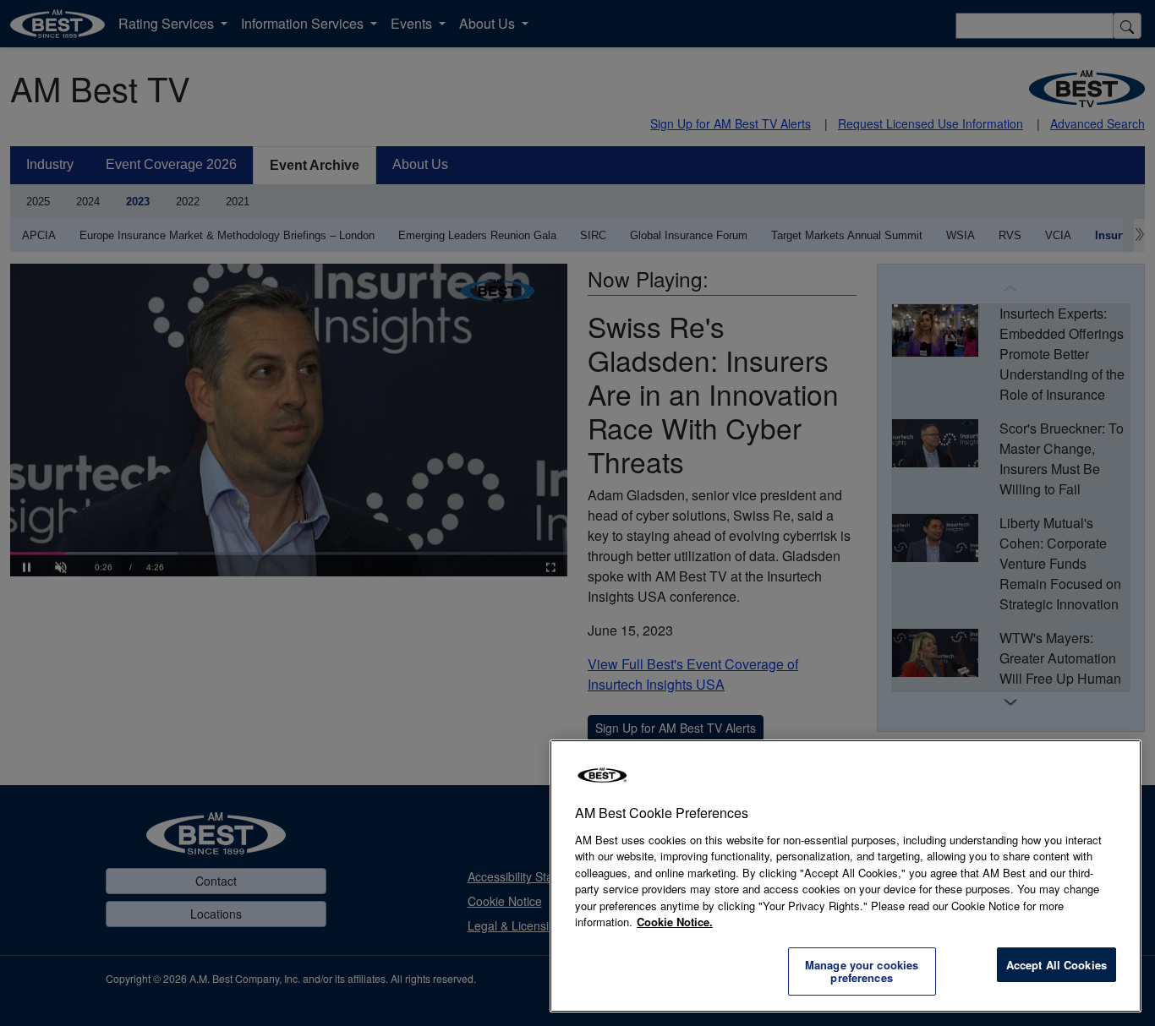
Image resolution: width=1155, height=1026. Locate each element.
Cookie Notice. (675, 922)
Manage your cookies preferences (861, 971)
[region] (845, 875)
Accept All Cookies (1056, 965)
